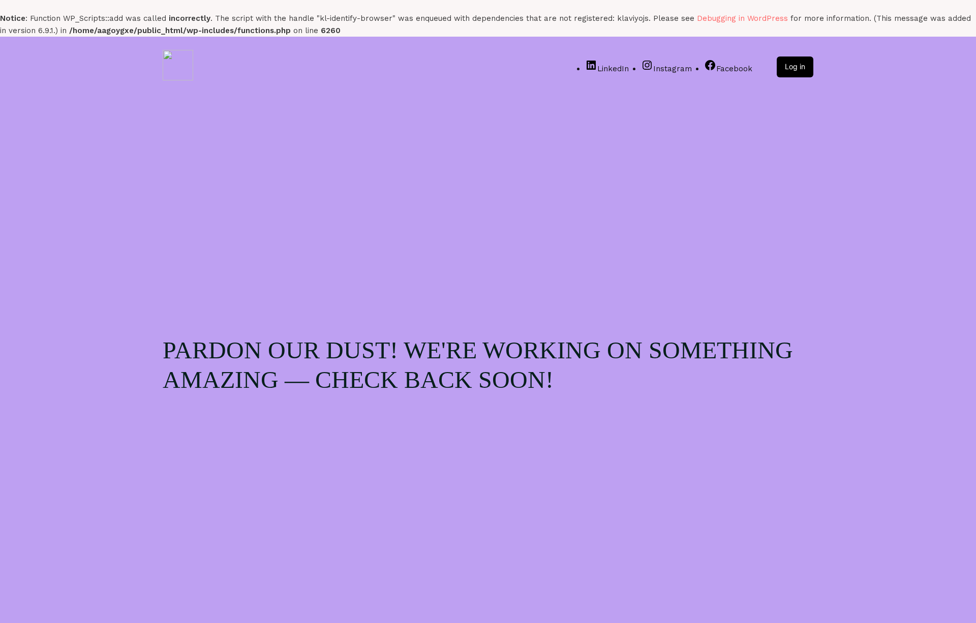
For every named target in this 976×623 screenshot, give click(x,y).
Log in (795, 66)
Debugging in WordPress (742, 18)
